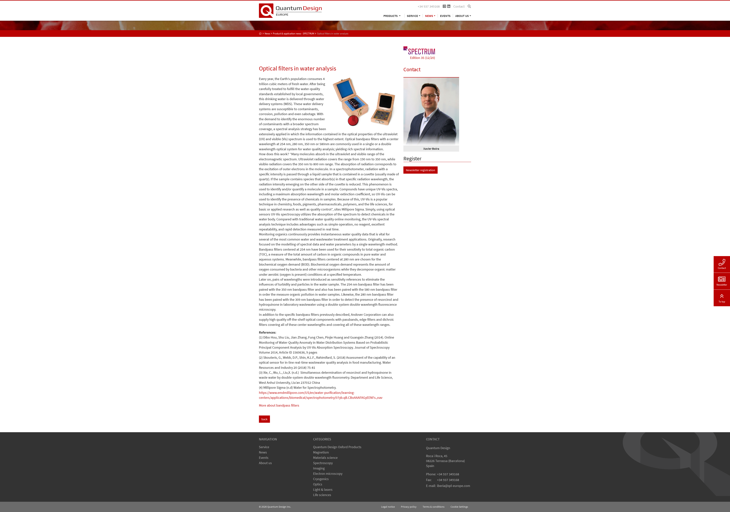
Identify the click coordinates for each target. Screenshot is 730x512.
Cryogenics (321, 479)
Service (264, 447)
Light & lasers (322, 489)
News (263, 452)
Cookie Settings (459, 506)
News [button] (429, 15)
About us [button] (462, 15)
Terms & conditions (433, 506)
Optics (317, 484)
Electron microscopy (327, 474)
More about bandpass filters (279, 405)
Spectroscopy (323, 463)
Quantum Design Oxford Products (337, 447)
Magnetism (321, 452)
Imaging (319, 468)
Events (445, 15)
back (264, 419)
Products (390, 15)
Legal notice (388, 506)
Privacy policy (409, 506)
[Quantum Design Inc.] (290, 10)
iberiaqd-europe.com (453, 486)
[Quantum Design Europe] (260, 33)
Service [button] (412, 15)
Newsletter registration (420, 170)
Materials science (325, 458)
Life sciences (322, 495)
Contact (459, 6)
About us (265, 463)
